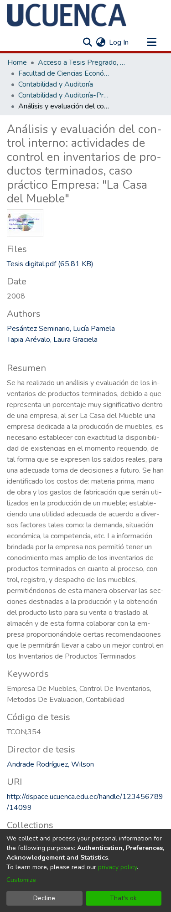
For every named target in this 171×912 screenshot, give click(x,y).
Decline (44, 898)
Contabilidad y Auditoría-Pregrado (63, 95)
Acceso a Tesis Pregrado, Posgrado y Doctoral (83, 62)
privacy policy (117, 867)
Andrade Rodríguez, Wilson (50, 764)
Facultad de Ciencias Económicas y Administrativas (63, 73)
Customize (21, 880)
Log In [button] (119, 42)
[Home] (66, 15)
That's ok (123, 898)
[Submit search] (87, 42)
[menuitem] (100, 42)
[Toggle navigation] (151, 42)
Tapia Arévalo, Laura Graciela (52, 340)
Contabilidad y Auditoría (55, 84)
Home (17, 62)
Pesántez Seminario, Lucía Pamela (61, 329)
